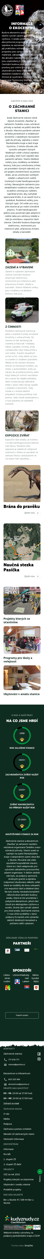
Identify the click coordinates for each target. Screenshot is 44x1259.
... (23, 294)
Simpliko (29, 1246)
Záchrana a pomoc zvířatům (17, 1129)
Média (7, 1119)
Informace (8, 1149)
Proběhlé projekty (12, 1190)
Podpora (8, 1124)
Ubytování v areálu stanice (17, 1185)
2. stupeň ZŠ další (12, 1165)
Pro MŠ (7, 1154)
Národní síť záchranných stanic (19, 1134)
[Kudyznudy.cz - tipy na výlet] (22, 1220)
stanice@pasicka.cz (16, 1065)
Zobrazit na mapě (11, 1103)
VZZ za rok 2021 (12, 1175)
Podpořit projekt (22, 1015)
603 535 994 (14, 1080)
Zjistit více (29, 513)
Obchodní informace (14, 1139)
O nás (6, 1114)
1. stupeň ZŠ (10, 1159)
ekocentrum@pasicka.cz (18, 1084)
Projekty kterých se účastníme (19, 1180)
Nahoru (40, 1178)
